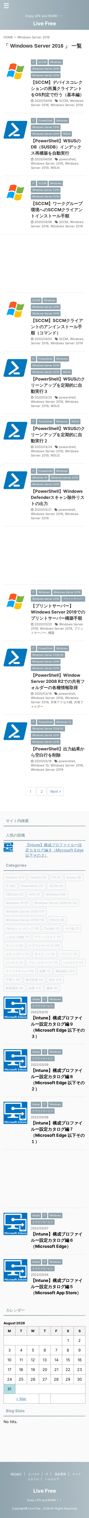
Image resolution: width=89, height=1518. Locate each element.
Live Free (44, 23)
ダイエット (44, 954)
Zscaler (52, 928)
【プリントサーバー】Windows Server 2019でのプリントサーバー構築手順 (58, 612)
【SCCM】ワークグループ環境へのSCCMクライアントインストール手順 (57, 209)
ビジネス (14, 962)
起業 (35, 988)
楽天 (55, 979)
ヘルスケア (73, 962)
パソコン (68, 954)
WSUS (55, 168)
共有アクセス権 (61, 702)
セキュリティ (17, 954)
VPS (34, 894)
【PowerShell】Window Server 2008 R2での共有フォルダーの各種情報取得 (58, 681)
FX (56, 877)
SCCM (63, 101)
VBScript (14, 894)
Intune (73, 877)
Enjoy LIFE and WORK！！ (44, 1500)
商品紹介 (65, 971)
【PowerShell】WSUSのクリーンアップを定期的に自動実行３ (58, 385)
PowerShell (32, 886)
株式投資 (34, 979)
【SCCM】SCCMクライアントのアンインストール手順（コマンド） (57, 326)
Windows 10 (40, 765)
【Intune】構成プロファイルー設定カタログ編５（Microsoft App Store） (57, 1286)
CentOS (38, 877)
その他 (72, 928)
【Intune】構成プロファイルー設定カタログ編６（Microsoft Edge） (57, 1240)
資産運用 (14, 988)
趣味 (52, 988)
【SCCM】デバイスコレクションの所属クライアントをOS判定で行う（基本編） (57, 88)
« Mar (21, 1398)
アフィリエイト (47, 937)
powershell (67, 159)
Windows (56, 894)
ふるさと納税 (17, 937)
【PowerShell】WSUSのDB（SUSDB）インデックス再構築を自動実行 (56, 147)
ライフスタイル (20, 971)
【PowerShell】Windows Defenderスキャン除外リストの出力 (57, 497)
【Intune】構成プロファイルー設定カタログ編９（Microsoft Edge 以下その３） (54, 850)
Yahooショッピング (22, 928)
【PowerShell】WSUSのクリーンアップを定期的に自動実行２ (58, 434)
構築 (51, 633)
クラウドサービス (44, 945)
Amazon (15, 877)
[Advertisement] (44, 264)
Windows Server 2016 (47, 163)
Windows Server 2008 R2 (55, 903)
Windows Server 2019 (67, 105)
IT (10, 886)
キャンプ (14, 945)
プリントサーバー (43, 962)
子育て (13, 979)
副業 (44, 971)
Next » (55, 791)
